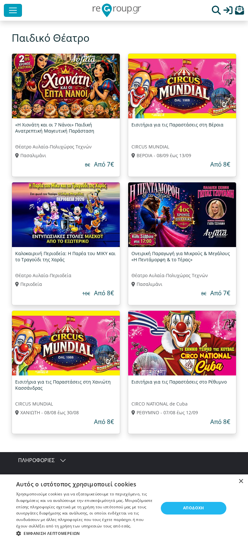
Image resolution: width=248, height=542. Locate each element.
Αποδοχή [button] (193, 508)
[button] (239, 12)
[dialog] (124, 508)
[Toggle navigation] (13, 10)
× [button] (240, 481)
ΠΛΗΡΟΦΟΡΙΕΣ (36, 460)
